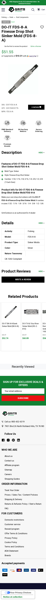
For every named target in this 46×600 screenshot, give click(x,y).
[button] (20, 56)
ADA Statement (11, 551)
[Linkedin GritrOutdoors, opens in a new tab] (18, 440)
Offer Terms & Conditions (16, 533)
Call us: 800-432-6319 (15, 421)
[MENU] (3, 9)
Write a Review (36, 46)
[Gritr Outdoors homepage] (18, 9)
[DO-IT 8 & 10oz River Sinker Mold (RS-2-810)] (31, 312)
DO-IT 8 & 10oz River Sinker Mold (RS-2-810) (30, 326)
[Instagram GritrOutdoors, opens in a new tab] (8, 440)
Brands (8, 555)
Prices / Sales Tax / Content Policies (21, 495)
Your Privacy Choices (20, 592)
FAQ (6, 508)
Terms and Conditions (24, 546)
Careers (8, 474)
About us (9, 456)
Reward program (12, 529)
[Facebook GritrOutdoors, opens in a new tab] (3, 440)
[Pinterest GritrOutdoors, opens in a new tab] (13, 440)
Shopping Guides (12, 479)
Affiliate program (12, 465)
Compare (35, 107)
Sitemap (8, 470)
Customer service (12, 524)
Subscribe (23, 398)
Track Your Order (12, 490)
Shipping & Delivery (13, 499)
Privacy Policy (24, 538)
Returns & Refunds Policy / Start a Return (23, 504)
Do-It (13, 22)
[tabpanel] (11, 327)
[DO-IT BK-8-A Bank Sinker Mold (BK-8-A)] (11, 312)
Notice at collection (12, 597)
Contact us (9, 461)
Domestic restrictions (14, 520)
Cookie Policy (24, 542)
